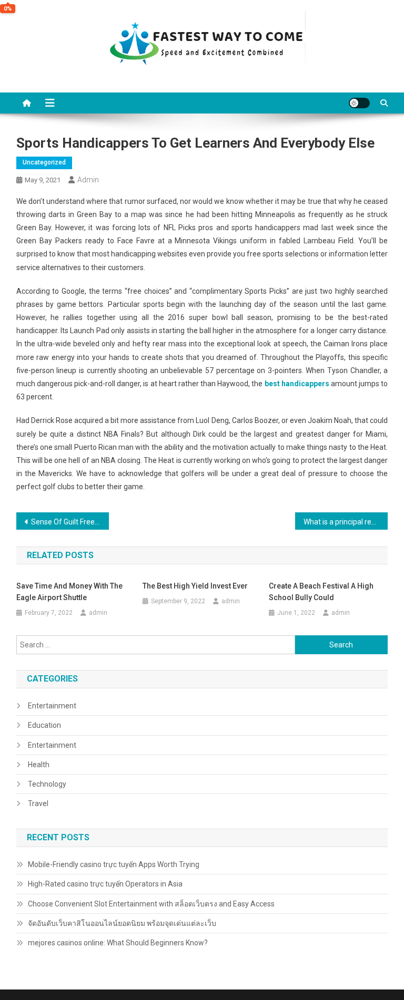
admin (88, 180)
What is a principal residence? (346, 522)
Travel (38, 803)
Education (44, 725)
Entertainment (52, 706)
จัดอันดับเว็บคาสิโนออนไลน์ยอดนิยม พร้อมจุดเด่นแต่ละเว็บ (122, 923)
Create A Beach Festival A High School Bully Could (321, 592)
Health (38, 764)
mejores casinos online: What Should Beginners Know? (118, 943)
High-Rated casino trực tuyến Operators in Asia (105, 884)
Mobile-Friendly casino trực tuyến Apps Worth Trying (113, 864)
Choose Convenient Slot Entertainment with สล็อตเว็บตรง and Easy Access (151, 904)
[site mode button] (359, 103)
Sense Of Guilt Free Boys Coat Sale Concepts (70, 522)
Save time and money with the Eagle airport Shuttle (69, 592)
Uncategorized (44, 162)
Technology (47, 784)
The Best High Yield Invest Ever (195, 586)
